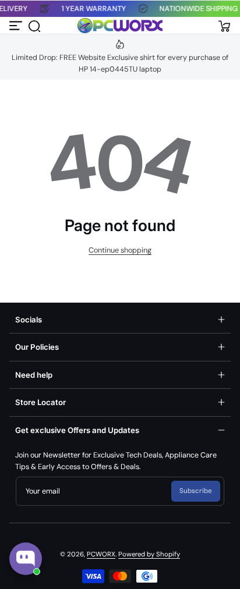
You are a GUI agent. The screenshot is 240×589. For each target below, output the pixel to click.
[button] (34, 25)
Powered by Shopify (149, 554)
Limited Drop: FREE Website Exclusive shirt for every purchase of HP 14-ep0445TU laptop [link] (120, 63)
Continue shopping (120, 250)
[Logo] (120, 25)
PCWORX (101, 554)
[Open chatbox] (25, 558)
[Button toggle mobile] (16, 26)
